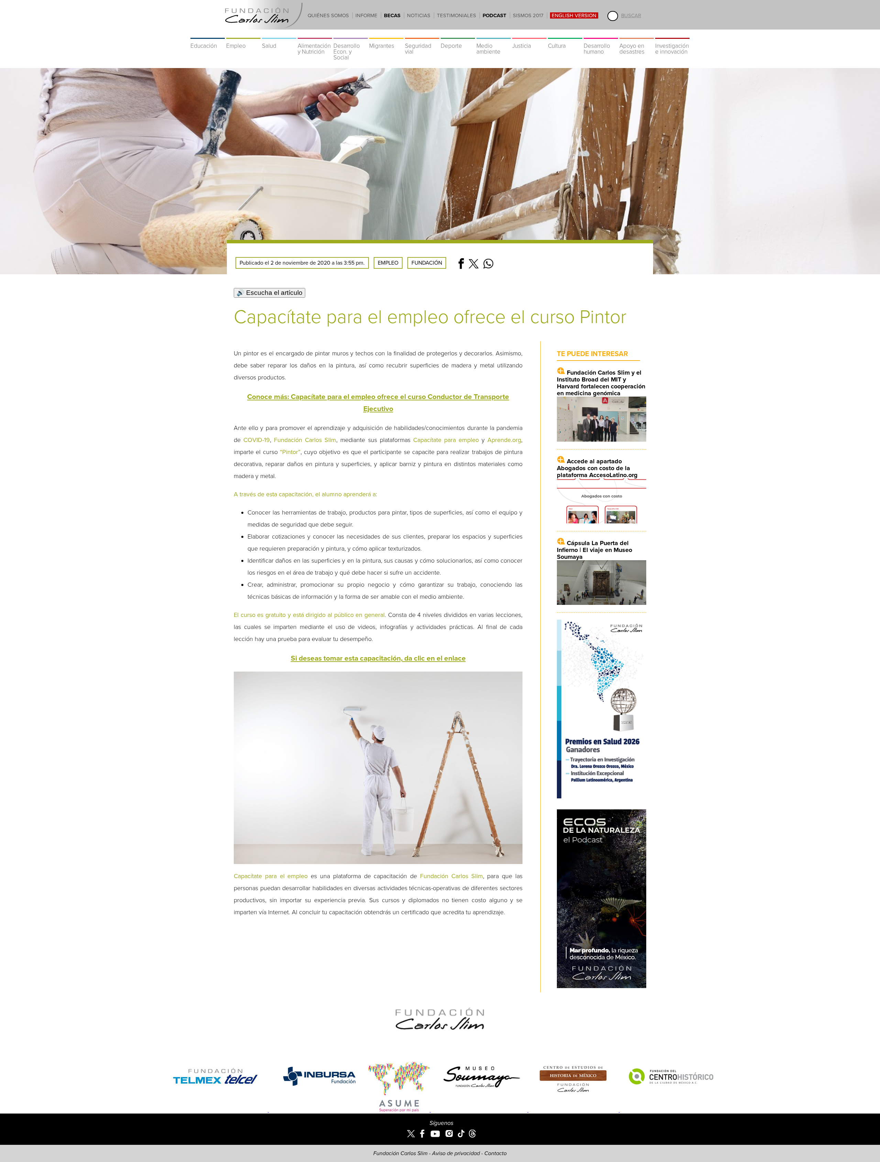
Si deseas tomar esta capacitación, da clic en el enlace (378, 658)
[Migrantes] (386, 34)
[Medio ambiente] (493, 34)
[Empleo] (243, 34)
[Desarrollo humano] (601, 34)
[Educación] (207, 34)
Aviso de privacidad (456, 1153)
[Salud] (279, 34)
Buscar (631, 15)
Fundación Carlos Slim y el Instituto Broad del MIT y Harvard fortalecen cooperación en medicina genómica (601, 383)
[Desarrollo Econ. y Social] (350, 34)
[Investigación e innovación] (672, 34)
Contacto (495, 1153)
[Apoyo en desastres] (636, 34)
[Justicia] (529, 34)
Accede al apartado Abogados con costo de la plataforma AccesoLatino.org (597, 468)
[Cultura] (565, 34)
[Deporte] (458, 34)
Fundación (426, 262)
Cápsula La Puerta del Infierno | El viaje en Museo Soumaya (594, 550)
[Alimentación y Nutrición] (315, 34)
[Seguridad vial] (422, 34)
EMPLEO (388, 262)
